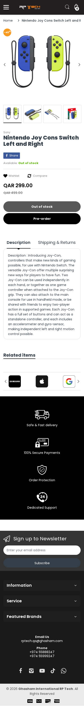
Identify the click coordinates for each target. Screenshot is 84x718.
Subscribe (42, 563)
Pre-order (42, 218)
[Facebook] (20, 672)
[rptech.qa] (29, 7)
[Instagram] (31, 672)
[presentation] (5, 381)
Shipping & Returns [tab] (57, 242)
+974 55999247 (42, 656)
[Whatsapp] (63, 672)
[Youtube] (42, 672)
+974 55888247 (42, 652)
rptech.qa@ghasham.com (42, 641)
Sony (6, 132)
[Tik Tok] (53, 672)
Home (8, 20)
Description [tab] (18, 242)
